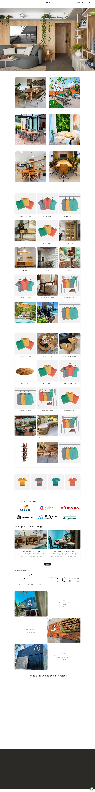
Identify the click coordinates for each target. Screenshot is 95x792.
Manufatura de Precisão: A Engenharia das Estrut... (64, 551)
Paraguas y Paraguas (25, 324)
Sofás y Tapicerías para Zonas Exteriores (47, 437)
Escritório (64, 185)
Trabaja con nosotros (35, 755)
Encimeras (47, 270)
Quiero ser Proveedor (35, 764)
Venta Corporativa (52, 755)
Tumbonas (47, 324)
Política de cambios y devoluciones (22, 761)
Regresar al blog (47, 744)
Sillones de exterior (25, 437)
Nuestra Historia (18, 757)
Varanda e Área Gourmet (30, 147)
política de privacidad (19, 763)
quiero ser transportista (36, 759)
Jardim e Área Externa (64, 110)
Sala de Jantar (30, 110)
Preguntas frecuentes (19, 765)
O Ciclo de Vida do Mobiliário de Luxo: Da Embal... (31, 551)
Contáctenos (34, 770)
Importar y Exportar (52, 761)
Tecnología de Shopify (25, 787)
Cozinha (30, 185)
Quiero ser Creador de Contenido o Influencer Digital (38, 762)
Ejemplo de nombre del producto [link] (22, 491)
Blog (15, 755)
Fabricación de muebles (53, 763)
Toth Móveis (19, 787)
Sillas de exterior (47, 464)
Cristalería (70, 243)
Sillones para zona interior (47, 297)
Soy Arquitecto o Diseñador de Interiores (37, 767)
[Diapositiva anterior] (45, 72)
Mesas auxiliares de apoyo (69, 356)
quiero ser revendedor (35, 757)
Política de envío (18, 759)
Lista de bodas (51, 759)
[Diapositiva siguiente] (50, 72)
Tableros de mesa (25, 383)
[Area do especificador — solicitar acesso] (82, 2)
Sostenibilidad (51, 757)
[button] (2, 2)
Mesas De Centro (47, 356)
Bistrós (70, 270)
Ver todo (47, 564)
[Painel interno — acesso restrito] (85, 2)
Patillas (25, 243)
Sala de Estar (64, 147)
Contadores (25, 270)
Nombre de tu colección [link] (25, 216)
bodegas (25, 464)
